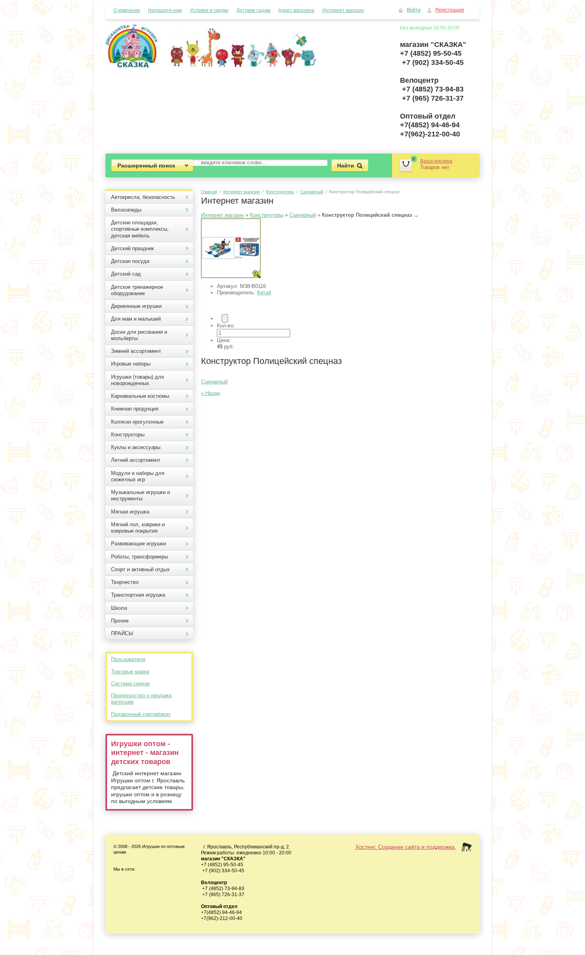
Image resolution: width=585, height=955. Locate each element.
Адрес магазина (296, 10)
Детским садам (253, 10)
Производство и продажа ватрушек (141, 698)
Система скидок (130, 684)
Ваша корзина (436, 161)
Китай (264, 293)
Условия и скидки (209, 10)
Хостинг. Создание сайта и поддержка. (405, 847)
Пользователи (128, 659)
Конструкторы (280, 191)
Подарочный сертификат (141, 714)
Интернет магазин (343, 10)
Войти (414, 10)
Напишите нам (165, 10)
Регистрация (449, 10)
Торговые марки (130, 672)
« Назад (210, 393)
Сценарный (311, 191)
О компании (126, 10)
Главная (209, 191)
